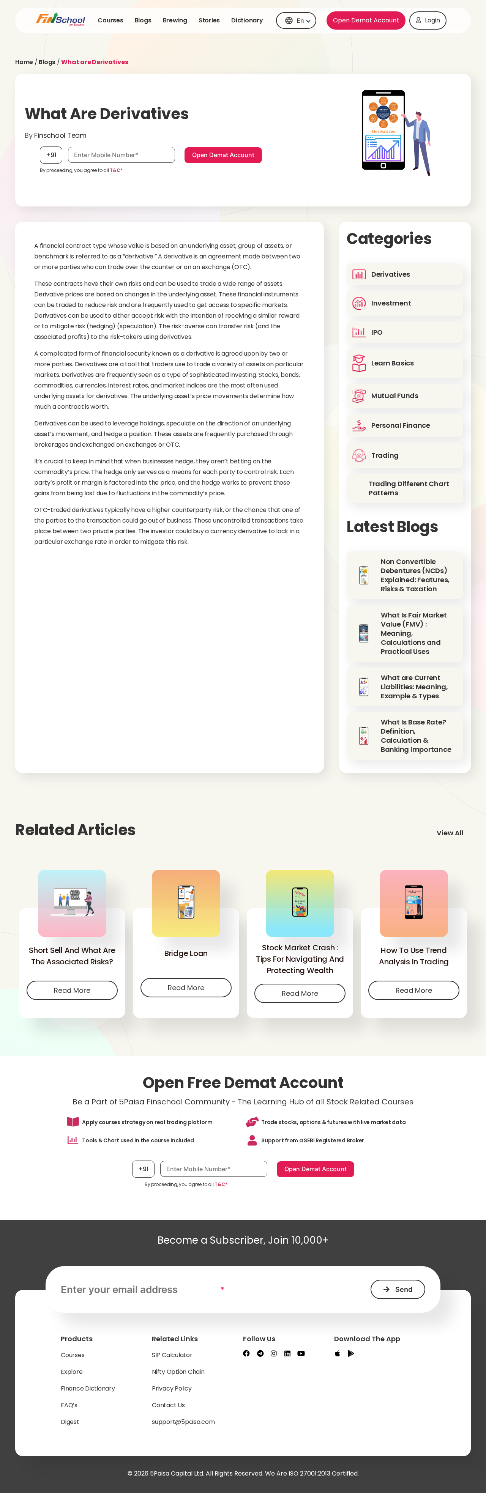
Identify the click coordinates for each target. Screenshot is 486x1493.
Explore (71, 1371)
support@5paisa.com (183, 1421)
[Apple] (337, 1353)
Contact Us (168, 1405)
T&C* (116, 170)
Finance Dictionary (88, 1388)
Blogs (143, 20)
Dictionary (247, 20)
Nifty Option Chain (178, 1371)
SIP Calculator (172, 1355)
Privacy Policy (172, 1388)
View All (450, 833)
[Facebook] (246, 1353)
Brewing (175, 20)
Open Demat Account (366, 20)
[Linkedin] (287, 1353)
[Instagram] (273, 1353)
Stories (209, 20)
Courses (110, 20)
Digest (70, 1421)
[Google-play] (351, 1353)
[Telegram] (260, 1353)
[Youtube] (301, 1353)
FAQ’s (69, 1405)
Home (24, 62)
